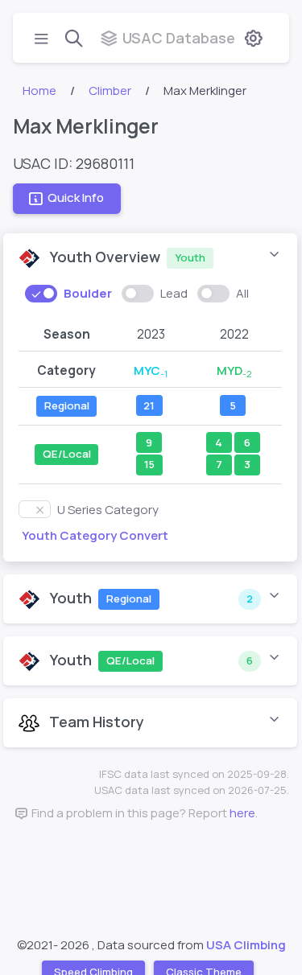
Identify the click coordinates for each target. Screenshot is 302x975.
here (242, 812)
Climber (110, 90)
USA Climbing (246, 944)
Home (39, 90)
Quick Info (76, 198)
